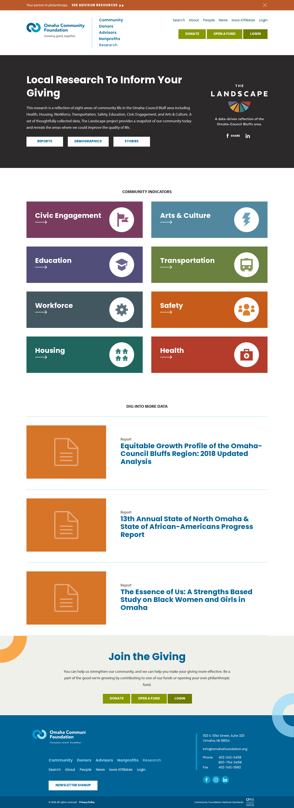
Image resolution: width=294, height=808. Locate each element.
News (223, 20)
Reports (44, 141)
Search (179, 20)
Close (265, 5)
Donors (106, 27)
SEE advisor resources (95, 5)
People (209, 20)
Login (263, 20)
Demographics (88, 141)
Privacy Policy (86, 802)
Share (235, 136)
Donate (192, 34)
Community (111, 20)
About (194, 20)
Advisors (107, 33)
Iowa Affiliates (243, 20)
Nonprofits (109, 39)
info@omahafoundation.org (225, 749)
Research (108, 45)
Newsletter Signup (73, 785)
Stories (132, 141)
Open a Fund (224, 34)
